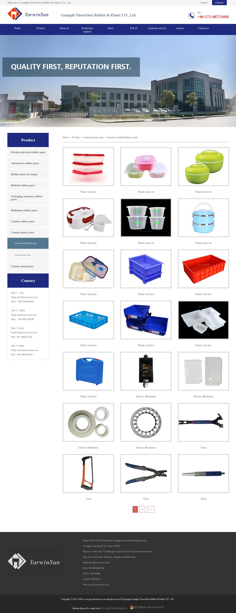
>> (151, 509)
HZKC (103, 608)
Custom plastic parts (93, 137)
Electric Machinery (146, 396)
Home (17, 28)
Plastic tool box (146, 294)
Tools (203, 447)
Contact (204, 2)
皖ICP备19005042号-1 (117, 608)
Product (76, 137)
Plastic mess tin (88, 191)
